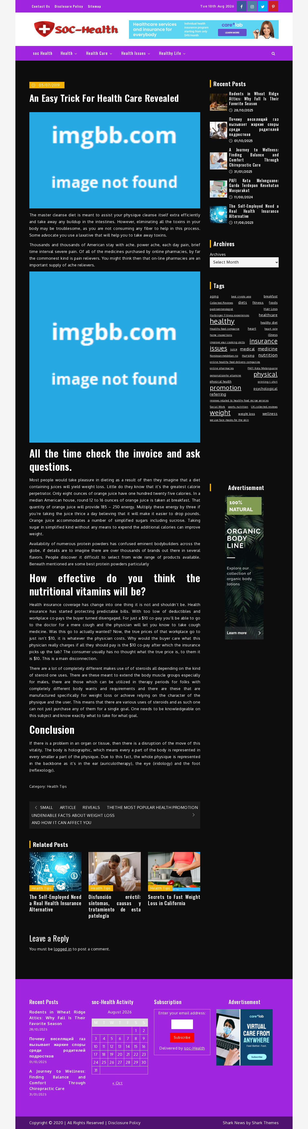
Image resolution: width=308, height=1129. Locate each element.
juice (233, 349)
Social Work (217, 406)
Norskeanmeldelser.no (224, 355)
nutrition (267, 355)
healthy (222, 321)
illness (272, 335)
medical (247, 349)
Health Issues (133, 53)
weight (220, 412)
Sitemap (94, 6)
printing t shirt (267, 381)
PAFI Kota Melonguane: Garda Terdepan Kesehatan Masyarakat (254, 186)
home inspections (221, 335)
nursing (248, 355)
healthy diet (269, 322)
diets (242, 302)
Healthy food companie (224, 328)
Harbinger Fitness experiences (229, 315)
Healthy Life (170, 53)
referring (218, 394)
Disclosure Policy (69, 6)
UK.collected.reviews (264, 406)
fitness (258, 302)
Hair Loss (270, 309)
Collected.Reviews (221, 302)
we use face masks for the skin (229, 420)
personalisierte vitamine (225, 375)
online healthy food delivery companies (235, 362)
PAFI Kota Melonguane (262, 368)
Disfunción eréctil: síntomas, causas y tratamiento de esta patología (115, 906)
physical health (220, 381)
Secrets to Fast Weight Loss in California (174, 900)
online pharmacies (222, 368)
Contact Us (41, 6)
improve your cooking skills (227, 342)
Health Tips (57, 786)
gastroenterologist (221, 309)
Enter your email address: (182, 1031)
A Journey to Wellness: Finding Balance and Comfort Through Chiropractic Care (254, 157)
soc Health (42, 53)
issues (218, 348)
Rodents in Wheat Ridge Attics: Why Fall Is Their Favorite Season (254, 99)
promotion (225, 387)
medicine (268, 348)
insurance (263, 341)
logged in (62, 949)
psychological (265, 388)
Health (67, 53)
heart (252, 328)
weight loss (246, 414)
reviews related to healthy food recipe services (239, 400)
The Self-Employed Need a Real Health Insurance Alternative (55, 903)
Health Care (97, 53)
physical (266, 374)
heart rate (270, 328)
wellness (270, 413)
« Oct (117, 1083)
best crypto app (241, 296)
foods (273, 302)
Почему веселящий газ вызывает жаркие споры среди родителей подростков (254, 126)
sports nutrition (238, 406)
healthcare (268, 315)
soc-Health (194, 1048)
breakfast (270, 296)
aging (214, 296)
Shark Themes (265, 1122)
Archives (218, 254)
